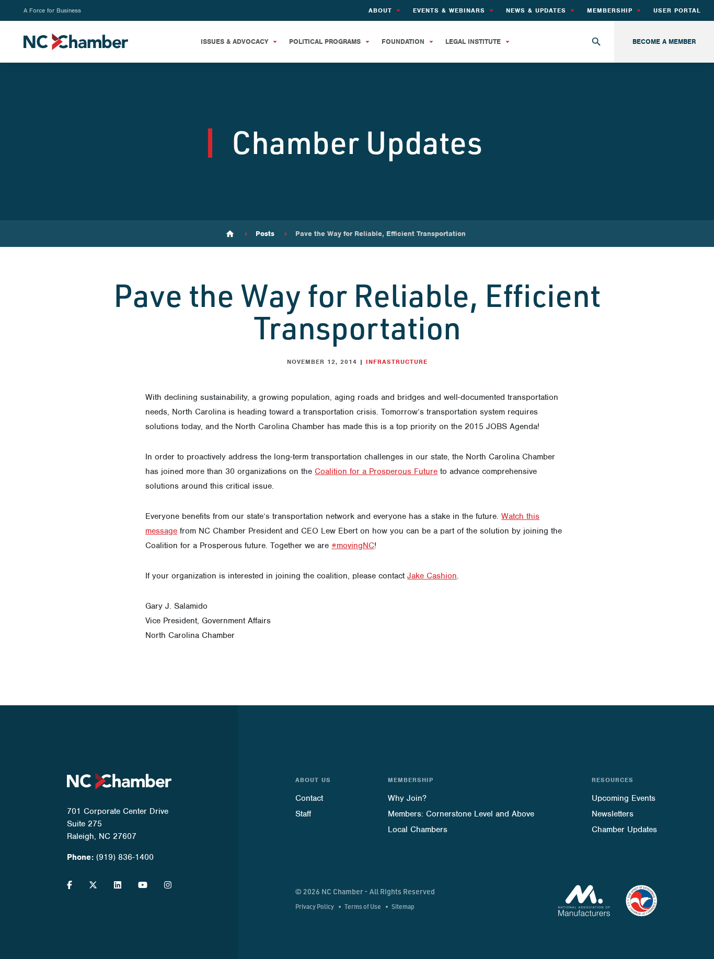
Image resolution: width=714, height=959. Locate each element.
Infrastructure (397, 362)
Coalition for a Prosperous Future (376, 471)
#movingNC (352, 545)
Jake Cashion (432, 576)
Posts (265, 234)
